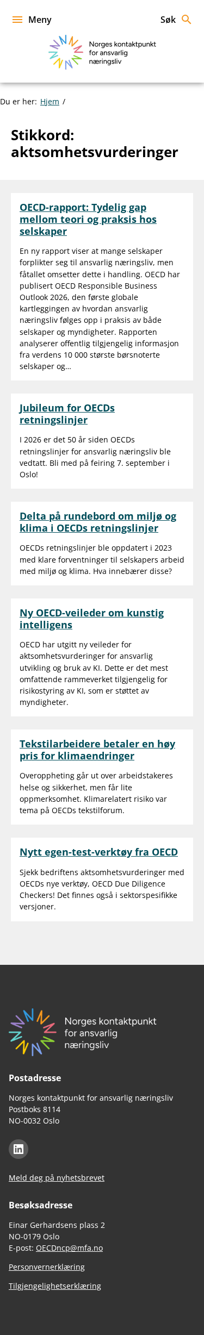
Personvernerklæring (47, 1267)
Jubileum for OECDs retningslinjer (67, 413)
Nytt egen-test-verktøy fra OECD (99, 851)
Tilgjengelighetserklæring (55, 1286)
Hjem (49, 101)
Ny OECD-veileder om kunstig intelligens (92, 618)
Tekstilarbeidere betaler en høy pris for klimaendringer (97, 749)
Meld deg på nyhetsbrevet (56, 1177)
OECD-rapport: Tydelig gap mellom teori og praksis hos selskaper (88, 219)
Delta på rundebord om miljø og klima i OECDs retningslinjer (98, 521)
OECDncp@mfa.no (69, 1248)
